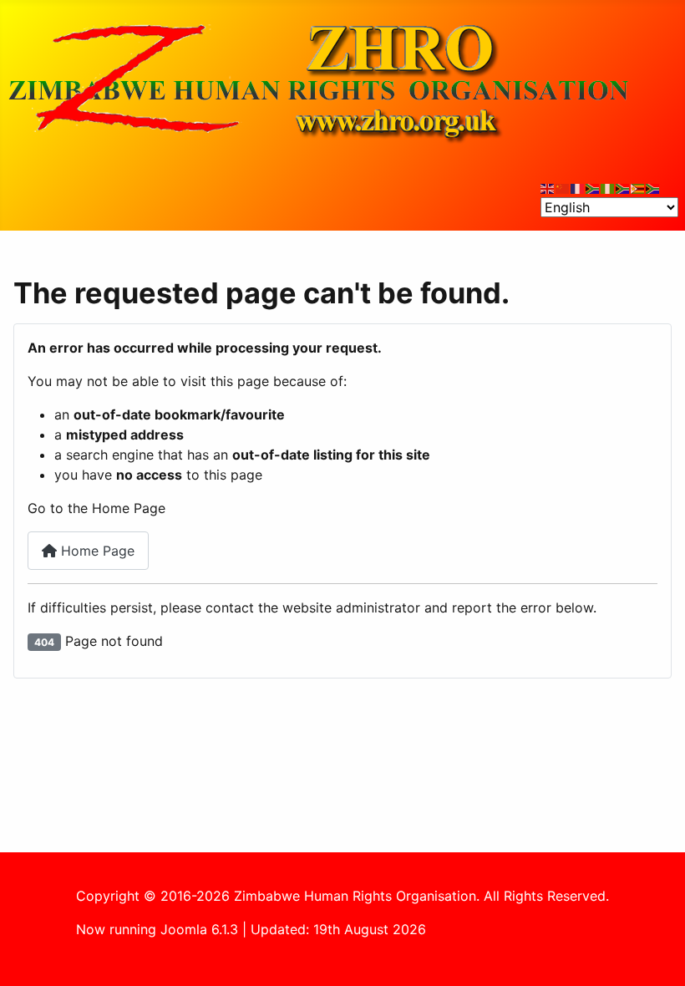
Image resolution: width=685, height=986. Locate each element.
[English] (548, 187)
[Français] (578, 187)
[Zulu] (623, 187)
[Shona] (638, 187)
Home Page (95, 550)
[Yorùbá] (608, 187)
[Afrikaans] (593, 187)
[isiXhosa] (653, 187)
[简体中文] (563, 187)
